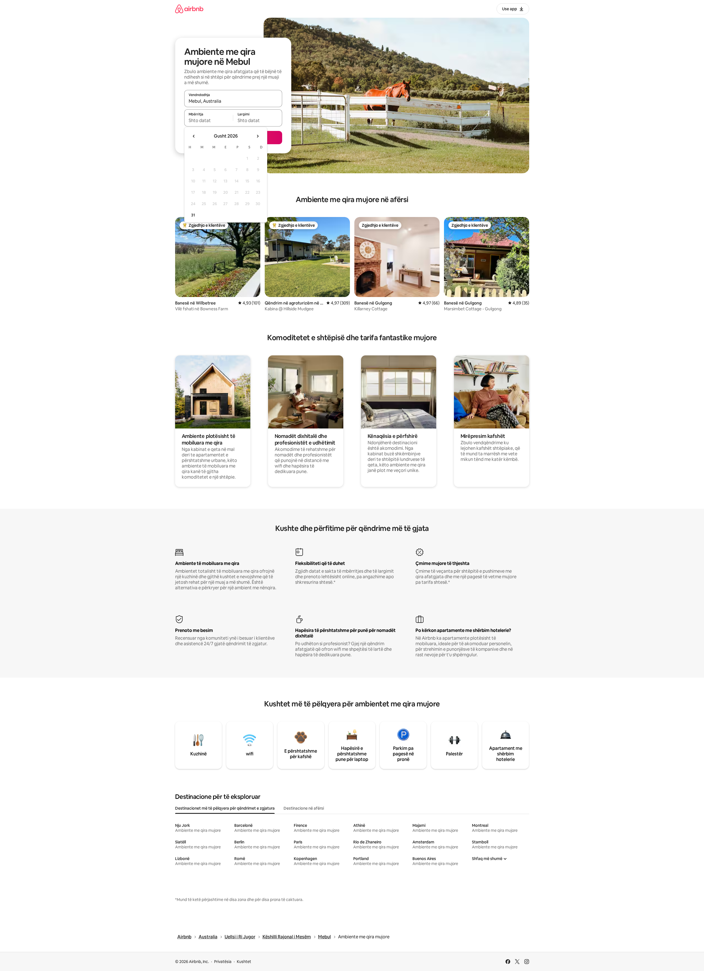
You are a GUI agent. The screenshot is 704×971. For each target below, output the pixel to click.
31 (193, 215)
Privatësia (223, 961)
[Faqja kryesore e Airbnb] (189, 8)
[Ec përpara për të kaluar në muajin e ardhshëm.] (257, 136)
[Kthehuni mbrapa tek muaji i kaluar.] (194, 136)
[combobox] (233, 101)
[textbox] (209, 120)
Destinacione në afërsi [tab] (304, 808)
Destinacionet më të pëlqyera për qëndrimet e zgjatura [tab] (225, 808)
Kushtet (244, 961)
